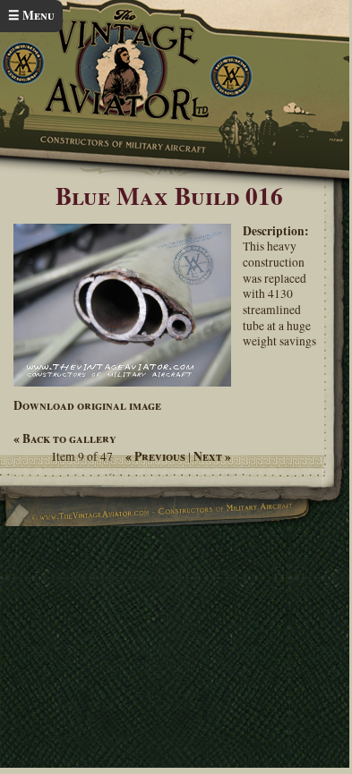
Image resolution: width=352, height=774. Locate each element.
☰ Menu (31, 15)
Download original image (87, 405)
